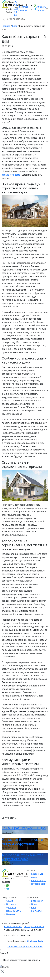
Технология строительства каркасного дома (22, 857)
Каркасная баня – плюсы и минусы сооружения (22, 841)
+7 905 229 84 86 (16, 8)
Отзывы (10, 914)
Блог (33, 907)
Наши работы (13, 910)
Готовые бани (38, 883)
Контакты (36, 910)
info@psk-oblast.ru (23, 8)
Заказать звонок (41, 8)
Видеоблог (37, 900)
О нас (34, 904)
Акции (9, 900)
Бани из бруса (38, 880)
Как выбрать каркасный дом (24, 828)
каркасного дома (11, 174)
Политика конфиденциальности (25, 946)
